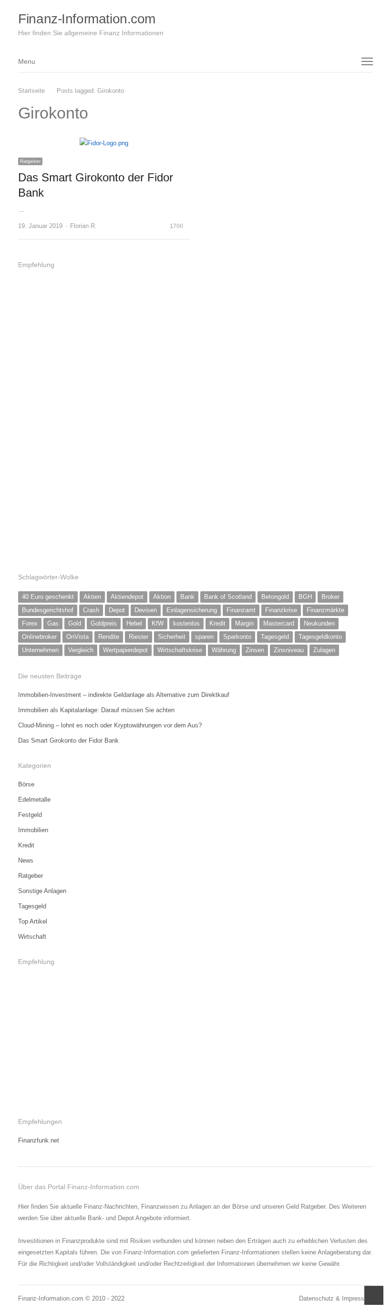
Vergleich (80, 650)
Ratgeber (30, 161)
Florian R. (83, 225)
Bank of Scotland (228, 596)
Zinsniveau (289, 650)
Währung (224, 650)
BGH (305, 596)
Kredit (217, 623)
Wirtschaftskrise (179, 650)
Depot (117, 610)
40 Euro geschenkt (48, 596)
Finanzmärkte (325, 610)
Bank (187, 596)
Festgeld (30, 814)
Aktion (162, 596)
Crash (91, 610)
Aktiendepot (127, 596)
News (25, 860)
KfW (158, 623)
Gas (53, 623)
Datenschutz (316, 1298)
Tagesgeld (275, 636)
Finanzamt (241, 610)
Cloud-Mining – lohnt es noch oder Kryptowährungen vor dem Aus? (110, 725)
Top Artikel (32, 921)
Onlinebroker (39, 636)
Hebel (134, 623)
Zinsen (255, 650)
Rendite (108, 636)
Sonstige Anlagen (42, 891)
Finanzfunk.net (38, 1140)
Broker (330, 596)
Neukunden (319, 623)
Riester (138, 636)
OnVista (77, 636)
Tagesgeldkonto (320, 636)
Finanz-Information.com (86, 18)
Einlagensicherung (191, 610)
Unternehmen (40, 650)
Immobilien (33, 830)
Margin (244, 623)
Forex (30, 623)
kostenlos (186, 623)
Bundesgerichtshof (47, 610)
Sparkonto (237, 636)
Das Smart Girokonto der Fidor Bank (68, 740)
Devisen (145, 610)
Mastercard (278, 623)
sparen (204, 636)
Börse (26, 784)
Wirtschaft (32, 936)
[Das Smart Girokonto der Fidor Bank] (104, 143)
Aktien (92, 596)
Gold (74, 623)
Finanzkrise (281, 610)
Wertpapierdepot (125, 650)
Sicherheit (171, 636)
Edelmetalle (34, 799)
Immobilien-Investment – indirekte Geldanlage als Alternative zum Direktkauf (123, 694)
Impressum (357, 1298)
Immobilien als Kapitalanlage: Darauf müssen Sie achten (96, 710)
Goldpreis (104, 623)
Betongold (275, 596)
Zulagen (324, 650)
